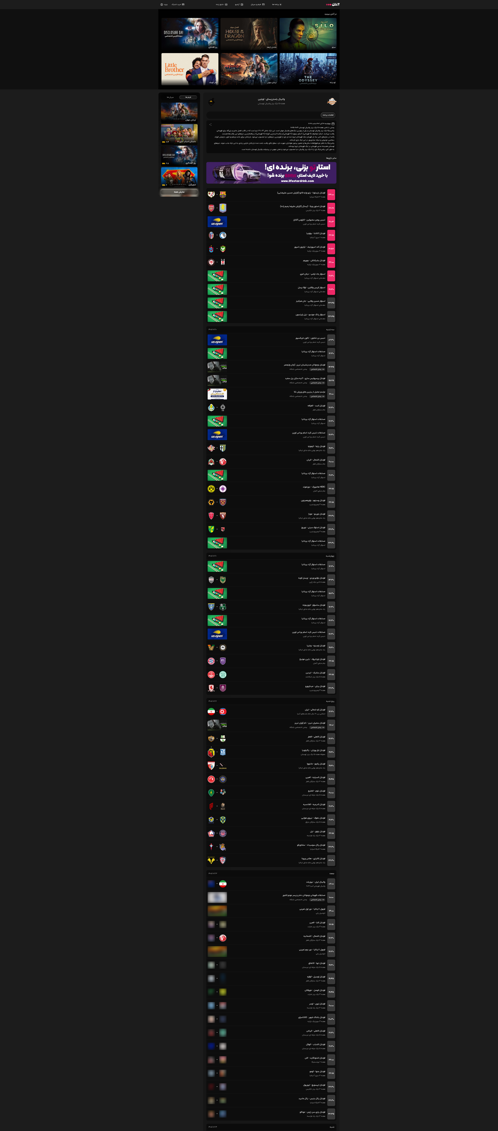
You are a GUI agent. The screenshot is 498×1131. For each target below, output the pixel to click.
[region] (179, 145)
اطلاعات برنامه (328, 115)
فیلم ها (188, 97)
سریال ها (170, 97)
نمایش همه (179, 192)
